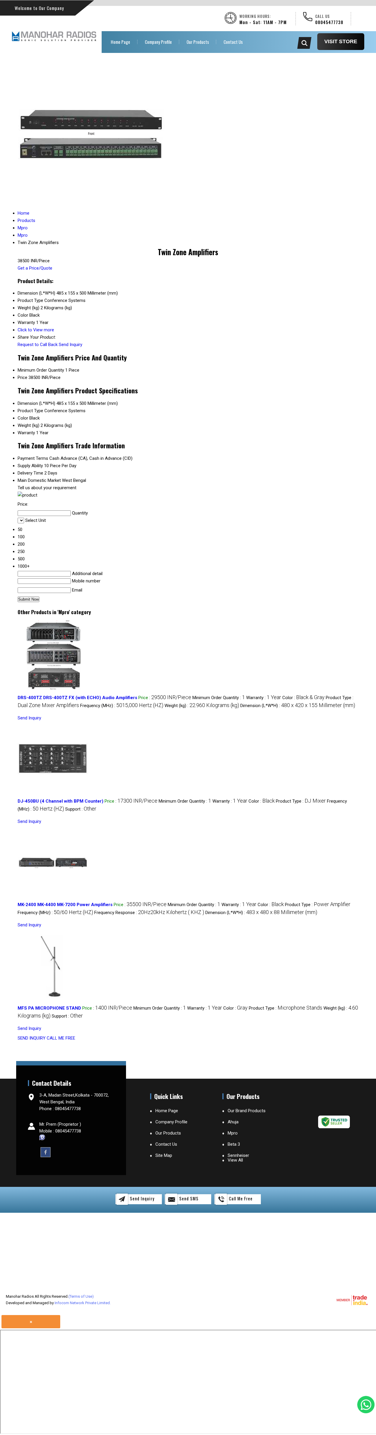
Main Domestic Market (39, 480)
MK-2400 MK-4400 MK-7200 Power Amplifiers (65, 904)
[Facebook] (46, 1152)
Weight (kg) (28, 425)
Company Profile (158, 42)
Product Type (30, 410)
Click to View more (36, 330)
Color (23, 418)
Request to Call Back (38, 344)
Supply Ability (30, 465)
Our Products (198, 42)
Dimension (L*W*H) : (297, 705)
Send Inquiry (70, 344)
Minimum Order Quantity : (218, 697)
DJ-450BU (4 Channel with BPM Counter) (60, 801)
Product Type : (301, 801)
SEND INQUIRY (32, 1038)
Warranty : (263, 697)
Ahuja (233, 1122)
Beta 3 (234, 1144)
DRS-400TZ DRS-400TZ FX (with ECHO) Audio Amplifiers (77, 697)
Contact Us (233, 42)
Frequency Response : (149, 912)
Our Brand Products (247, 1110)
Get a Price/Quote (35, 268)
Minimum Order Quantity (41, 370)
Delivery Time (30, 473)
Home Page (120, 42)
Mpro (233, 1133)
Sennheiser (238, 1155)
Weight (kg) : (201, 705)
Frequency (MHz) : (121, 705)
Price (22, 377)
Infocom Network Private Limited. (83, 1303)
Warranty (26, 432)
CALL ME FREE (61, 1038)
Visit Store (340, 41)
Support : (80, 809)
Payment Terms (33, 458)
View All (235, 1160)
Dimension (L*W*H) (36, 403)
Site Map (163, 1155)
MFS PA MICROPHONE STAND (49, 1008)
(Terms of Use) (81, 1296)
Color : (303, 697)
